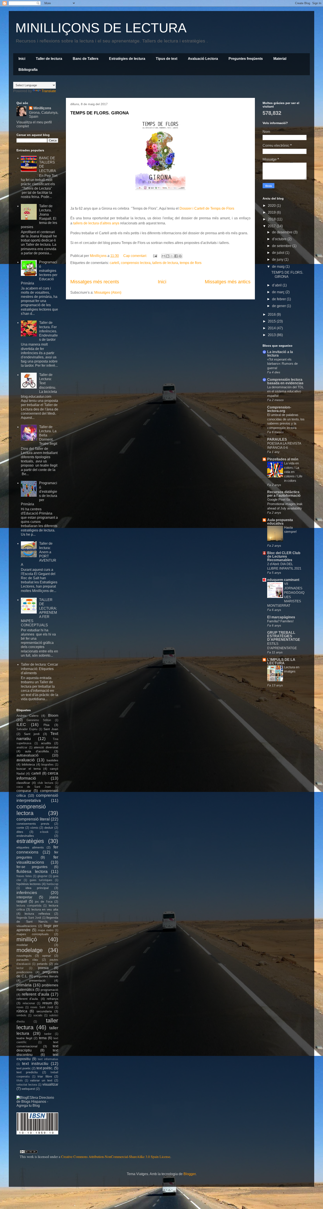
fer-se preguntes (31, 867)
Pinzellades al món (282, 459)
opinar (46, 955)
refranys (52, 998)
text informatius (48, 1059)
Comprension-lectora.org (279, 409)
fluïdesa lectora (32, 871)
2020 (272, 205)
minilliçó (26, 939)
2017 (272, 226)
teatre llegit (24, 1038)
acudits (46, 743)
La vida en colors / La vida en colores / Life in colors (293, 471)
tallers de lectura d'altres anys (95, 223)
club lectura (45, 782)
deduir (48, 827)
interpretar (24, 897)
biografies (47, 764)
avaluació (25, 760)
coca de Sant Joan (33, 786)
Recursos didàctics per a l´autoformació (284, 493)
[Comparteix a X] (172, 256)
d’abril (277, 285)
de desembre (282, 232)
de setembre (282, 246)
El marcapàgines (281, 617)
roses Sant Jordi (41, 1007)
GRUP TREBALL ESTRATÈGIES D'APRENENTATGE (283, 636)
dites (19, 831)
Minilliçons (42, 108)
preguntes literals (46, 976)
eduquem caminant (283, 580)
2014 (272, 328)
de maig (278, 266)
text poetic (23, 1068)
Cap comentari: (135, 256)
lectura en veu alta (44, 909)
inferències (26, 892)
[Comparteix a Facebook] (176, 256)
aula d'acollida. (37, 751)
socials (37, 1015)
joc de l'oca (44, 901)
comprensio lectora (136, 263)
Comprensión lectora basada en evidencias (285, 381)
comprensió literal (33, 819)
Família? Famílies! (280, 621)
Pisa (46, 725)
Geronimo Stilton (39, 720)
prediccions (24, 972)
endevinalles (25, 835)
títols (19, 1080)
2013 (272, 335)
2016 (272, 314)
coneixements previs (32, 823)
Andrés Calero (27, 715)
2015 (272, 321)
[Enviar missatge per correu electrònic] (154, 256)
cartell (114, 263)
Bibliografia (28, 69)
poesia (43, 968)
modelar (22, 945)
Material (279, 58)
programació (49, 989)
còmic (34, 827)
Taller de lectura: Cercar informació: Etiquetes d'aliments (39, 669)
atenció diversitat (46, 747)
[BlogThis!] (167, 256)
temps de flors (190, 263)
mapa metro (46, 930)
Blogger (189, 1174)
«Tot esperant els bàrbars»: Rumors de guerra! (282, 363)
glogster (42, 876)
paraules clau (27, 959)
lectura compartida (28, 905)
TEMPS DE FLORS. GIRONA (99, 112)
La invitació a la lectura (280, 353)
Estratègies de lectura (127, 58)
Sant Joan (51, 729)
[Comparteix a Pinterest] (180, 256)
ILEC (21, 724)
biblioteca (28, 764)
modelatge (29, 950)
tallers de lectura (165, 263)
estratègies (30, 841)
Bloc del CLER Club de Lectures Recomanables (283, 556)
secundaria (44, 1011)
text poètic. (44, 1068)
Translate (49, 91)
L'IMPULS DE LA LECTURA (281, 661)
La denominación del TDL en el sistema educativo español (285, 391)
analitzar (21, 747)
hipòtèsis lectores (28, 884)
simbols (21, 1015)
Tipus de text (166, 58)
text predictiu (27, 1072)
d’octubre (279, 239)
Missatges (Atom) (107, 292)
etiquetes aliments (30, 847)
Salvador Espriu (26, 729)
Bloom (53, 715)
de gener (279, 306)
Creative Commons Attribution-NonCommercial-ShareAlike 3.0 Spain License (115, 1156)
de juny (278, 259)
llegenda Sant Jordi (28, 917)
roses (20, 1007)
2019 (272, 212)
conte (20, 827)
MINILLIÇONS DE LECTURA (101, 27)
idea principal (37, 888)
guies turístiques (41, 880)
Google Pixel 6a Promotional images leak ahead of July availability (285, 504)
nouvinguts (24, 955)
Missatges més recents (94, 281)
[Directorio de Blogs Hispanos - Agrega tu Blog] (37, 1105)
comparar (23, 791)
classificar (23, 782)
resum (47, 1003)
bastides (52, 760)
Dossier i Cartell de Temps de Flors (207, 208)
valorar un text (41, 1080)
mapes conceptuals (32, 934)
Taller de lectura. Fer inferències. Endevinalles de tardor (48, 331)
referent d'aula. (27, 998)
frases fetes (24, 876)
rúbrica (21, 1011)
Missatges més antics (227, 281)
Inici (21, 58)
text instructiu (35, 1063)
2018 (272, 219)
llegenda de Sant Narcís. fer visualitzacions (37, 922)
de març (278, 292)
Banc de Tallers (85, 58)
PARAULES (277, 439)
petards (42, 963)
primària (24, 985)
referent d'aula (35, 994)
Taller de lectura (49, 58)
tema (43, 1038)
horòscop (52, 884)
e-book (44, 831)
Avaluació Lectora (203, 58)
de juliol (278, 253)
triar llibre (45, 1076)
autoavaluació (27, 755)
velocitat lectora (26, 1084)
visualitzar (50, 1084)
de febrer (279, 299)
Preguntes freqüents (246, 58)
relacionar (29, 1003)
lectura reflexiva (37, 913)
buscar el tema (28, 768)
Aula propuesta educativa (280, 521)
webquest (28, 1088)
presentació (37, 980)
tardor (47, 1033)
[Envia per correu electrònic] (163, 256)
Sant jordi (32, 734)
